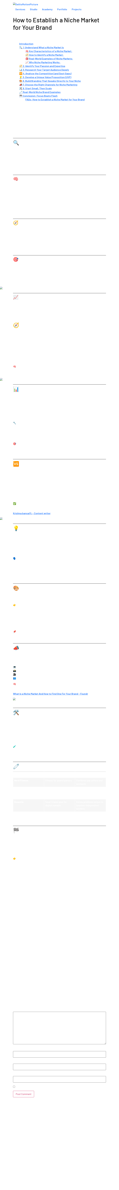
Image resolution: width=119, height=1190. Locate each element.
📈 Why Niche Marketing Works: (42, 62)
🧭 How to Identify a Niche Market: (44, 54)
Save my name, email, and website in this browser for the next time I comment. (59, 1087)
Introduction (26, 43)
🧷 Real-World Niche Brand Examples (40, 92)
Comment (19, 1010)
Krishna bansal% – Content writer (32, 513)
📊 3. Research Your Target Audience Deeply (44, 69)
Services (20, 9)
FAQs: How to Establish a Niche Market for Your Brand (55, 99)
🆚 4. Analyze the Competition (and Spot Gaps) (45, 73)
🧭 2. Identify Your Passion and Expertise (42, 65)
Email (17, 1062)
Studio (33, 9)
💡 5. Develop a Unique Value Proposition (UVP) (45, 77)
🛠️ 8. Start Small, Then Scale (35, 88)
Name (17, 1049)
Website (17, 1074)
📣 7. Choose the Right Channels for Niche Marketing (48, 84)
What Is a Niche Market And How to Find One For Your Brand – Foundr (50, 693)
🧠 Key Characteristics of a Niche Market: (48, 51)
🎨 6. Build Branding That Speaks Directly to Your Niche (50, 80)
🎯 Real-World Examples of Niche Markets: (49, 58)
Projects (77, 9)
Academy (47, 9)
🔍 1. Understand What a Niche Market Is (41, 47)
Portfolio (62, 9)
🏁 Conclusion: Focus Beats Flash (38, 95)
